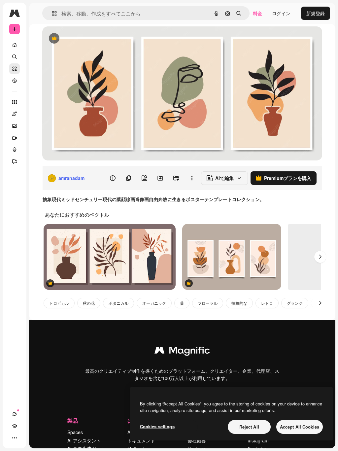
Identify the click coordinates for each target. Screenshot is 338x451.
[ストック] (14, 68)
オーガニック (154, 303)
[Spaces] (14, 114)
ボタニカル (118, 303)
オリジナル (87, 38)
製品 (72, 420)
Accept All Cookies (299, 427)
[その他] (14, 438)
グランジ (295, 303)
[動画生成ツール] (14, 137)
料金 (257, 13)
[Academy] (14, 426)
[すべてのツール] (14, 102)
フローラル (208, 303)
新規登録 (315, 13)
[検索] (14, 57)
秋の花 (89, 303)
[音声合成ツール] (14, 149)
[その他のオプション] (191, 178)
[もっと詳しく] (14, 80)
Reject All (249, 427)
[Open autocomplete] (52, 13)
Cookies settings (157, 426)
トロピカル (59, 303)
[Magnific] (182, 352)
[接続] (14, 414)
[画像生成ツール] (14, 126)
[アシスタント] (14, 161)
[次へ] (320, 257)
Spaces (75, 432)
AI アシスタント (84, 440)
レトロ (267, 303)
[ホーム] (14, 45)
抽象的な (239, 303)
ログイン (281, 13)
